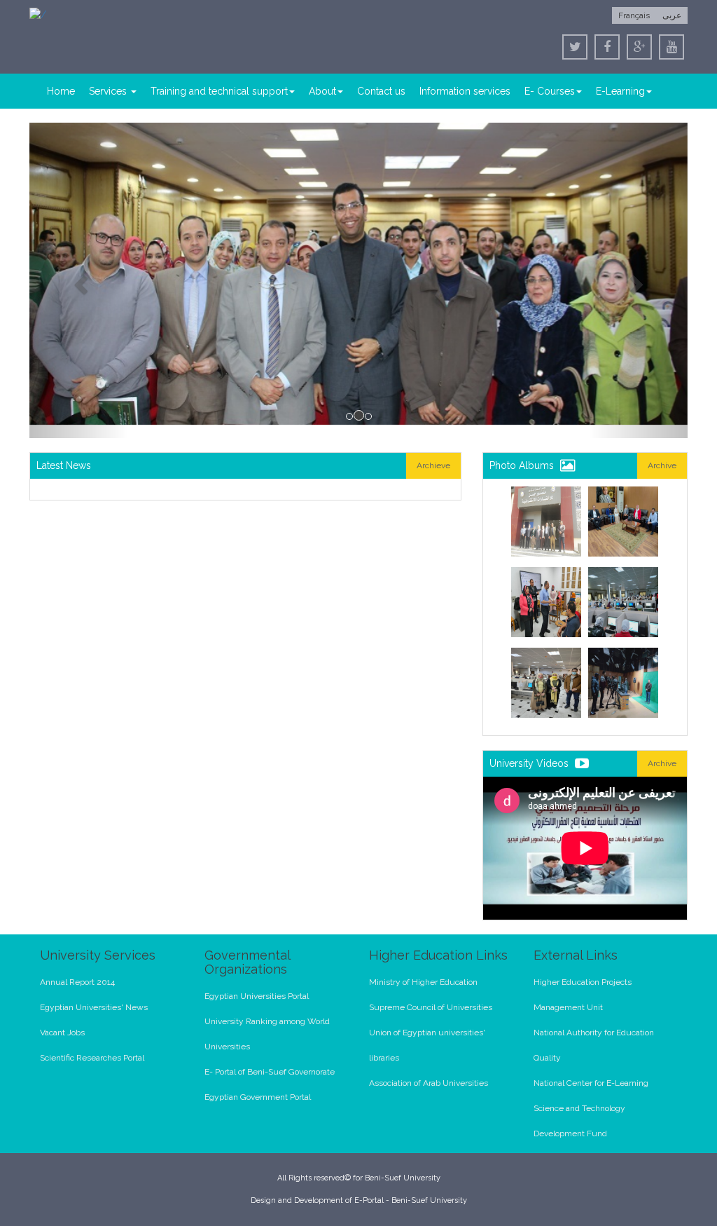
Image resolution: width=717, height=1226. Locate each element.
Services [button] (109, 91)
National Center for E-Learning (591, 1083)
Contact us (381, 91)
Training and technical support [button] (219, 91)
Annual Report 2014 (77, 982)
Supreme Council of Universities (430, 1007)
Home (61, 91)
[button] (78, 280)
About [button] (322, 91)
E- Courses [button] (549, 91)
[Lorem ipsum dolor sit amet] (546, 521)
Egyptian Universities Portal (256, 996)
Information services (464, 91)
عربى (671, 15)
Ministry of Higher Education (423, 982)
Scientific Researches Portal (92, 1058)
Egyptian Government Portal (257, 1097)
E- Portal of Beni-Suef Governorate (269, 1072)
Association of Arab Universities (428, 1083)
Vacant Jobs (62, 1032)
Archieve (433, 465)
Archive (662, 465)
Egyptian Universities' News (94, 1007)
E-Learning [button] (620, 91)
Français (634, 15)
